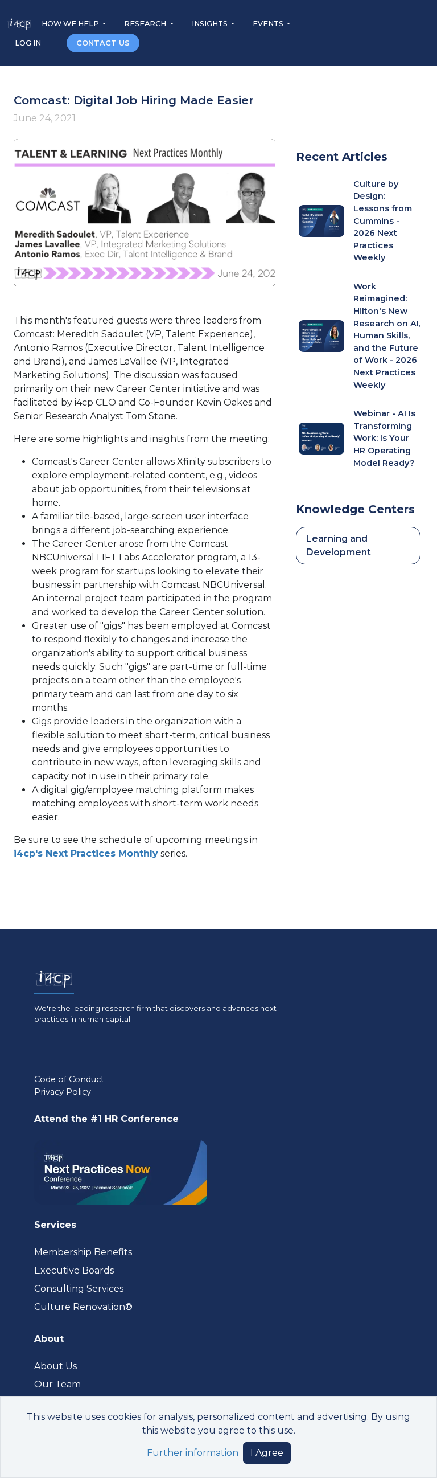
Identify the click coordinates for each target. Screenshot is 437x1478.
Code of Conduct (69, 1079)
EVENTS (269, 23)
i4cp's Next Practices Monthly (86, 853)
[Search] (54, 42)
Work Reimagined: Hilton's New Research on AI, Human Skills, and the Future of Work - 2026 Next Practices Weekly (386, 335)
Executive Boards (74, 1270)
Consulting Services (78, 1288)
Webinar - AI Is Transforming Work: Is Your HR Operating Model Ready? (384, 438)
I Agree (266, 1452)
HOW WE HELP (71, 23)
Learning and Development (338, 545)
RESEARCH (146, 23)
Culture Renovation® (83, 1306)
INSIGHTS (210, 23)
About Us (55, 1366)
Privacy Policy (62, 1092)
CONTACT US (103, 43)
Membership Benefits (83, 1252)
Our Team (57, 1384)
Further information (192, 1452)
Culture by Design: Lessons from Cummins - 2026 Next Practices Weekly (382, 221)
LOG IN (29, 43)
